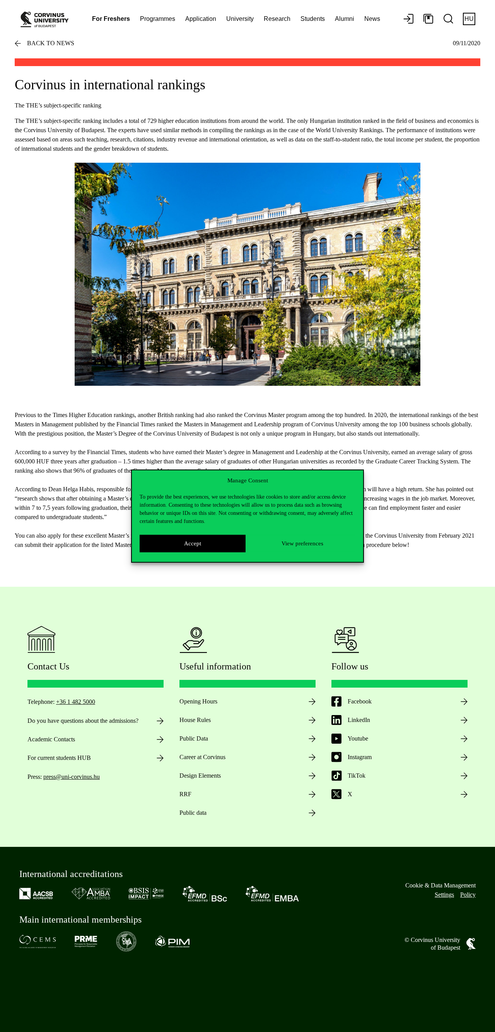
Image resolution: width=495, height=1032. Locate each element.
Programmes (157, 18)
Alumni (344, 18)
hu (469, 18)
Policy (468, 894)
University (240, 18)
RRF (185, 794)
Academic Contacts (51, 739)
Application (200, 18)
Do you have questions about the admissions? (82, 720)
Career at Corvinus (202, 757)
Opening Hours (198, 701)
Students (312, 18)
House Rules (195, 720)
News (372, 18)
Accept (192, 543)
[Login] (408, 19)
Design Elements (200, 775)
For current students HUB (59, 757)
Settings (444, 894)
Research (277, 18)
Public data (193, 812)
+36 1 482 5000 (75, 701)
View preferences (302, 543)
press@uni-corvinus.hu (71, 776)
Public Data (193, 738)
